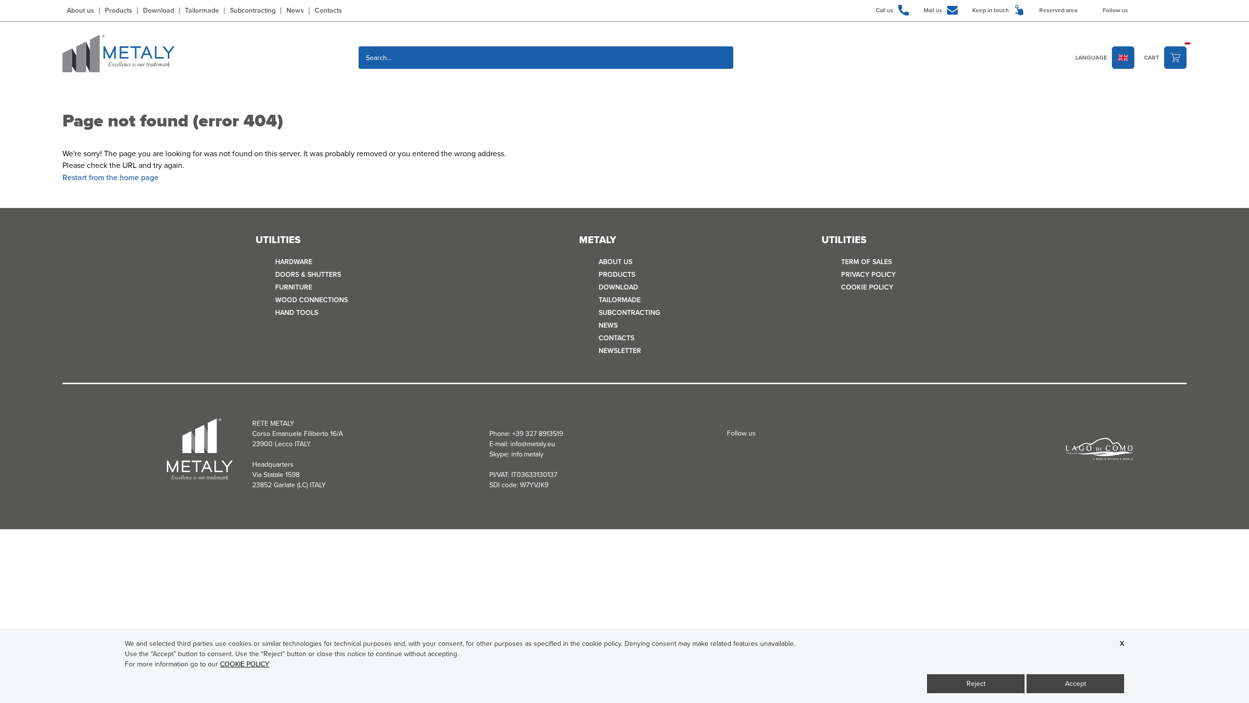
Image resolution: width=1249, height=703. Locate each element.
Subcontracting (253, 10)
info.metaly (527, 454)
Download (158, 10)
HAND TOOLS (296, 313)
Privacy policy (868, 274)
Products (118, 10)
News (295, 10)
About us (80, 10)
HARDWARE (293, 262)
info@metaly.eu (532, 444)
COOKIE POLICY (867, 287)
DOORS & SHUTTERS (308, 274)
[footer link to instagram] (1152, 10)
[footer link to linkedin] (1167, 10)
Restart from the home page (110, 177)
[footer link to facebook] (1138, 10)
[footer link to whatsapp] (1182, 10)
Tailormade (202, 10)
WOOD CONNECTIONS (311, 300)
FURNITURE (293, 287)
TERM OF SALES (866, 262)
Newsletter (620, 351)
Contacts (328, 10)
